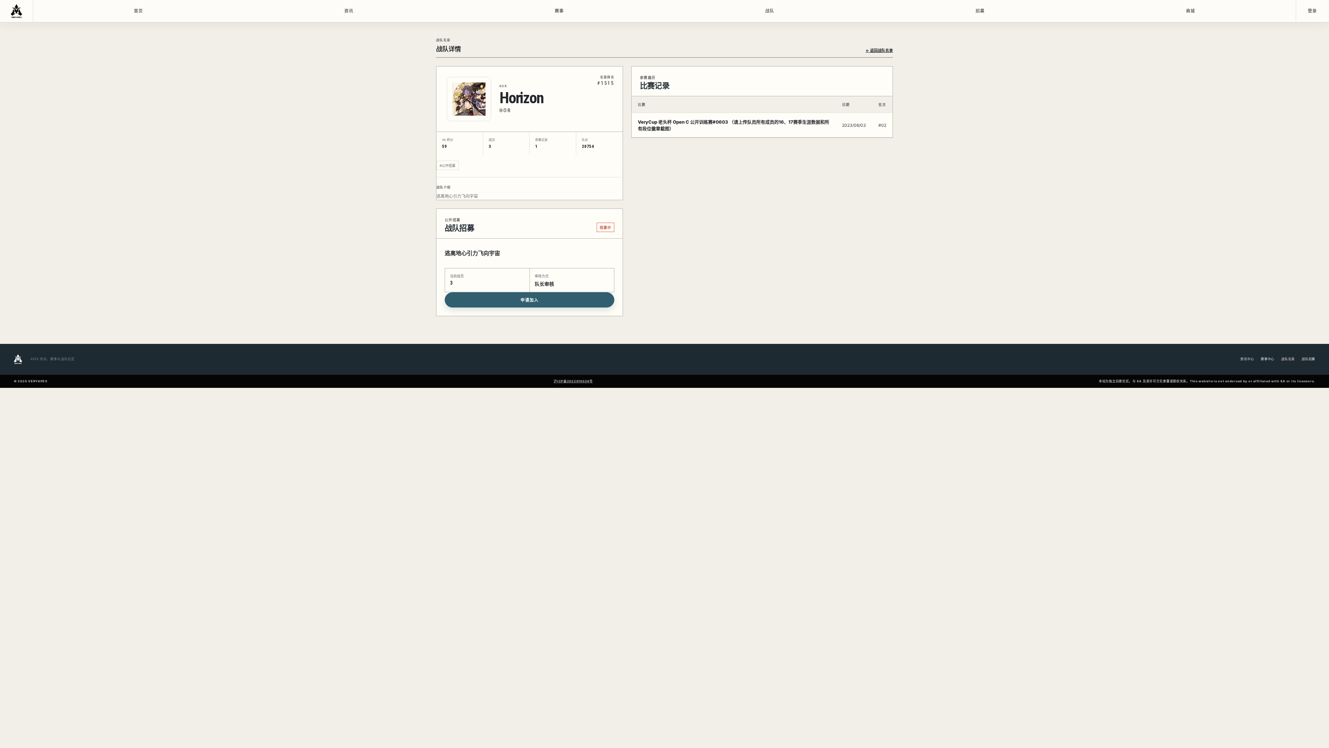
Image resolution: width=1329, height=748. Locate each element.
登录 (1312, 11)
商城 (1190, 11)
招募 (980, 11)
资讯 (349, 11)
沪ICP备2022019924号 (573, 381)
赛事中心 (1267, 359)
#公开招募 (447, 165)
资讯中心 (1247, 359)
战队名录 (1288, 359)
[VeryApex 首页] (16, 11)
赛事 (559, 11)
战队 (770, 11)
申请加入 (530, 300)
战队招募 (1308, 359)
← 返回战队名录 (879, 50)
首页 (138, 11)
